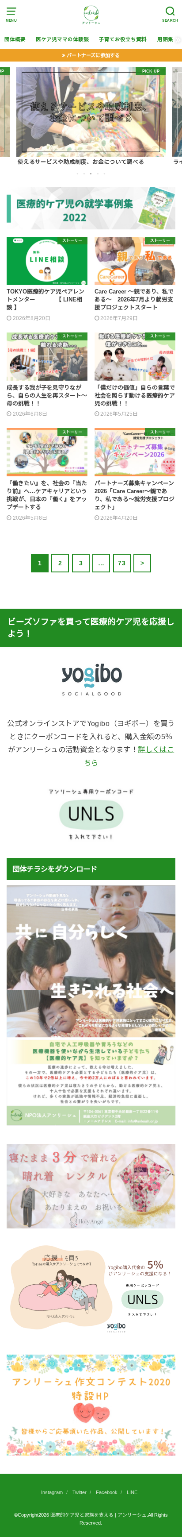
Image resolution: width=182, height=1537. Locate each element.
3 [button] (91, 173)
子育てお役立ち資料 (123, 39)
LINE (132, 1492)
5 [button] (105, 173)
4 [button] (98, 173)
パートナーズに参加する (93, 55)
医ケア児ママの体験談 (62, 39)
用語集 (165, 39)
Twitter (79, 1492)
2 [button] (84, 173)
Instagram (52, 1492)
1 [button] (78, 173)
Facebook (107, 1492)
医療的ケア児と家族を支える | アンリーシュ (98, 1515)
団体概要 (15, 39)
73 (121, 563)
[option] (91, 117)
